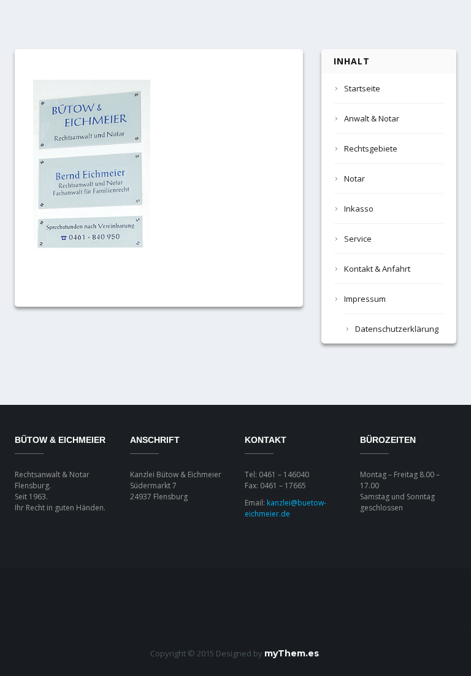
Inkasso (358, 208)
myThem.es (291, 653)
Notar (354, 178)
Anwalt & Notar (371, 118)
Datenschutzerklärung (396, 328)
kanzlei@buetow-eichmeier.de (285, 508)
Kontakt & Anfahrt (377, 268)
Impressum (365, 298)
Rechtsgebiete (370, 148)
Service (358, 238)
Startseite (362, 88)
